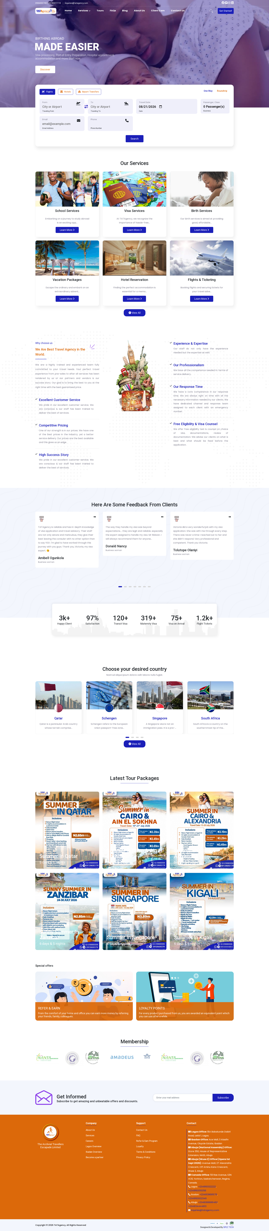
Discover (43, 63)
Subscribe (223, 1097)
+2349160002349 (197, 1198)
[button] (120, 587)
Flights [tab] (49, 91)
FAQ (138, 1135)
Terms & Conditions (145, 1152)
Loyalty (140, 1146)
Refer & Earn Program (146, 1141)
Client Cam (158, 10)
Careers (89, 1141)
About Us (139, 10)
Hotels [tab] (67, 91)
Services (83, 10)
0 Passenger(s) (213, 106)
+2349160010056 (197, 1190)
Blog (125, 10)
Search (135, 138)
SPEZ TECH (228, 1227)
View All (136, 312)
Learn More (66, 229)
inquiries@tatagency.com (205, 1210)
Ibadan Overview (94, 1152)
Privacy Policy (143, 1157)
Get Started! (225, 11)
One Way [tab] (208, 91)
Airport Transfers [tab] (90, 91)
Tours (100, 10)
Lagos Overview (93, 1146)
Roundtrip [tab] (222, 91)
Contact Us (178, 10)
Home (68, 10)
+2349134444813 (197, 1206)
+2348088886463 (208, 1202)
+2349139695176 (208, 1194)
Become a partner (94, 1157)
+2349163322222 (207, 1186)
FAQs (113, 10)
